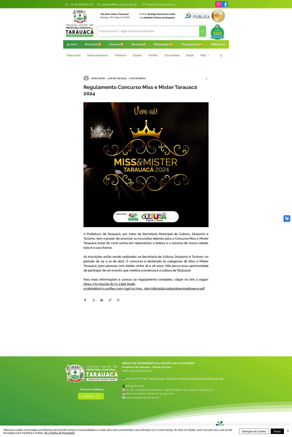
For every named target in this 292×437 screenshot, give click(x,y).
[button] (93, 44)
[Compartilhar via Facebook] (85, 300)
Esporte (137, 55)
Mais (203, 55)
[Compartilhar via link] (110, 300)
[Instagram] (218, 4)
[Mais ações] (206, 78)
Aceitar (277, 431)
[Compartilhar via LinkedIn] (101, 300)
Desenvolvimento (97, 55)
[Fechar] (288, 431)
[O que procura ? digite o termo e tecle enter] (202, 31)
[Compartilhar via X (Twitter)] (93, 300)
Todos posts (73, 55)
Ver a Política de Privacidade (59, 432)
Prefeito (153, 55)
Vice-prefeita (171, 55)
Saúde (190, 55)
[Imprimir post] (118, 300)
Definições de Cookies (254, 431)
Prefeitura (120, 55)
